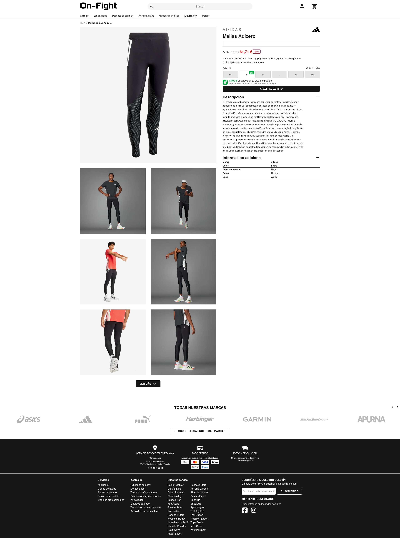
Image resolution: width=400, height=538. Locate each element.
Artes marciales (146, 15)
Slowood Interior (199, 492)
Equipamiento (100, 15)
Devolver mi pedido (108, 496)
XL (296, 74)
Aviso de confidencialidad (144, 511)
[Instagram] (253, 510)
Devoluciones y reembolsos (145, 496)
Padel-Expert (175, 533)
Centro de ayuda (107, 488)
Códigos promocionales (111, 500)
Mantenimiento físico (169, 15)
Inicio (82, 22)
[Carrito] (314, 6)
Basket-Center (175, 485)
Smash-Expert (198, 496)
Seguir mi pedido (107, 492)
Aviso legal (136, 500)
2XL (312, 74)
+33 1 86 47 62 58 (155, 467)
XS (230, 74)
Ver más (145, 384)
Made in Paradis (177, 526)
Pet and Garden (199, 488)
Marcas (206, 15)
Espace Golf (174, 500)
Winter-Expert (197, 530)
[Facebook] (245, 510)
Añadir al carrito (271, 88)
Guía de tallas (313, 68)
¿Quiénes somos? (140, 485)
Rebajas (84, 15)
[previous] (392, 407)
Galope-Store (175, 507)
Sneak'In (195, 500)
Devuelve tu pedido (245, 460)
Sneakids (195, 503)
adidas (232, 29)
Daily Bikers (174, 488)
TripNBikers (197, 522)
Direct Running (176, 492)
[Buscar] (151, 6)
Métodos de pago (140, 503)
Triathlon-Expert (199, 518)
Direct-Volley (175, 496)
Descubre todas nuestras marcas (200, 431)
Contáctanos (155, 458)
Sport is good (197, 507)
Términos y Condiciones (143, 492)
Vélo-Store (196, 526)
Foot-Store (173, 503)
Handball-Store (176, 515)
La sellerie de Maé (178, 522)
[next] (397, 407)
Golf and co (174, 511)
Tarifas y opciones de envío (145, 507)
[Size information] (230, 68)
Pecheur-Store (198, 485)
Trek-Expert (196, 515)
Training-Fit (196, 511)
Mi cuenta (103, 485)
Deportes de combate (123, 15)
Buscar (200, 6)
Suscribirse (289, 491)
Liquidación (190, 15)
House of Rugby (176, 518)
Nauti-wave (174, 530)
